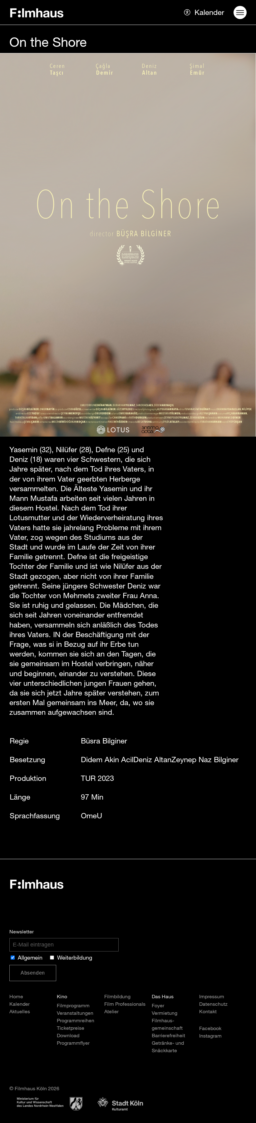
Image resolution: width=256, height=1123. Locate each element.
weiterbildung (74, 958)
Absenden (33, 972)
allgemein (30, 958)
